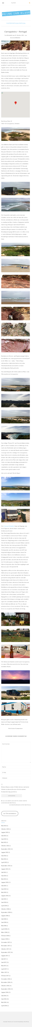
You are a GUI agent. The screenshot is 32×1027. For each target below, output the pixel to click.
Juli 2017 (3, 959)
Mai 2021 (3, 879)
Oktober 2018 (5, 909)
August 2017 (4, 955)
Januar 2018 (4, 939)
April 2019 (4, 905)
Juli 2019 (3, 899)
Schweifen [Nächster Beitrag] (20, 805)
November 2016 (5, 982)
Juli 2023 (3, 835)
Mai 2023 (3, 842)
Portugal (15, 23)
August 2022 (4, 852)
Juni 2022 (3, 855)
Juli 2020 (3, 885)
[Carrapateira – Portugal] (15, 45)
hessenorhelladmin (15, 37)
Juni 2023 (3, 839)
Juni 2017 (3, 962)
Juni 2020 (4, 889)
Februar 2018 (5, 935)
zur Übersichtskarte (9, 813)
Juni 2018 (3, 922)
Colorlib (15, 1021)
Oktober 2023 (5, 829)
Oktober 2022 (5, 845)
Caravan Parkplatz (9, 526)
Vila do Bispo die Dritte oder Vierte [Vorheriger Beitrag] (14, 801)
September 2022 (5, 849)
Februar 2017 (5, 975)
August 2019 (4, 895)
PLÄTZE (8, 23)
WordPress (26, 1021)
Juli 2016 (3, 995)
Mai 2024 (3, 825)
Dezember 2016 (5, 979)
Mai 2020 (3, 892)
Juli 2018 (3, 919)
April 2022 (4, 862)
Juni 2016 (3, 999)
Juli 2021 (3, 872)
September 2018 (5, 912)
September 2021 (5, 865)
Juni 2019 (3, 902)
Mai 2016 (3, 1002)
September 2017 (5, 952)
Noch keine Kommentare (15, 728)
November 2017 (5, 945)
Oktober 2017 (5, 949)
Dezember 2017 (5, 942)
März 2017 (4, 972)
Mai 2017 (3, 965)
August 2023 (4, 832)
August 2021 (4, 869)
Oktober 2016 (5, 985)
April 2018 (4, 929)
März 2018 (4, 932)
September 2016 (5, 989)
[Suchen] (29, 3)
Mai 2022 (3, 859)
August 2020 (4, 882)
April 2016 (4, 1005)
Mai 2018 (3, 925)
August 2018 (4, 915)
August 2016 (4, 992)
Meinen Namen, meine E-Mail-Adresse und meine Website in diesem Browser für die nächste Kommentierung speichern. (15, 789)
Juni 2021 (3, 875)
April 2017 (4, 969)
